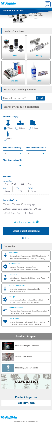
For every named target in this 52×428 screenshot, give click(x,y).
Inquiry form (26, 402)
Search (40, 98)
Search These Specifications (26, 231)
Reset (27, 238)
